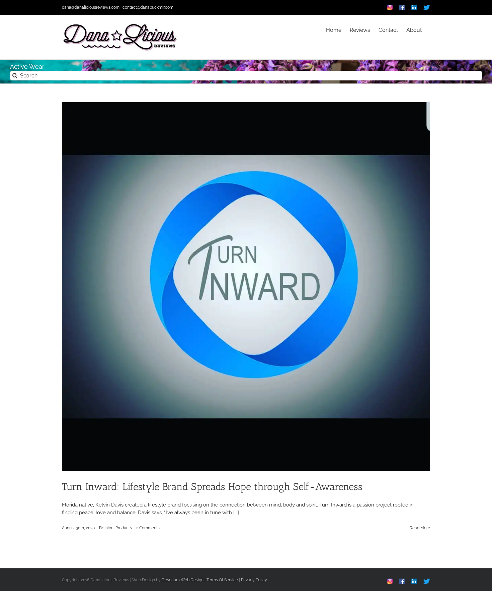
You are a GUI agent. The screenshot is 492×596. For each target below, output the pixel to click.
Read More (420, 528)
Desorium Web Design (182, 580)
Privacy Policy (254, 580)
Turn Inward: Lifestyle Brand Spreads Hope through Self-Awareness (212, 487)
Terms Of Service (222, 580)
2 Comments (148, 528)
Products (123, 528)
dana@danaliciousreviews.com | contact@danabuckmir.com (117, 7)
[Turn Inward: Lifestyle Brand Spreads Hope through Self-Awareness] (246, 286)
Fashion (106, 528)
